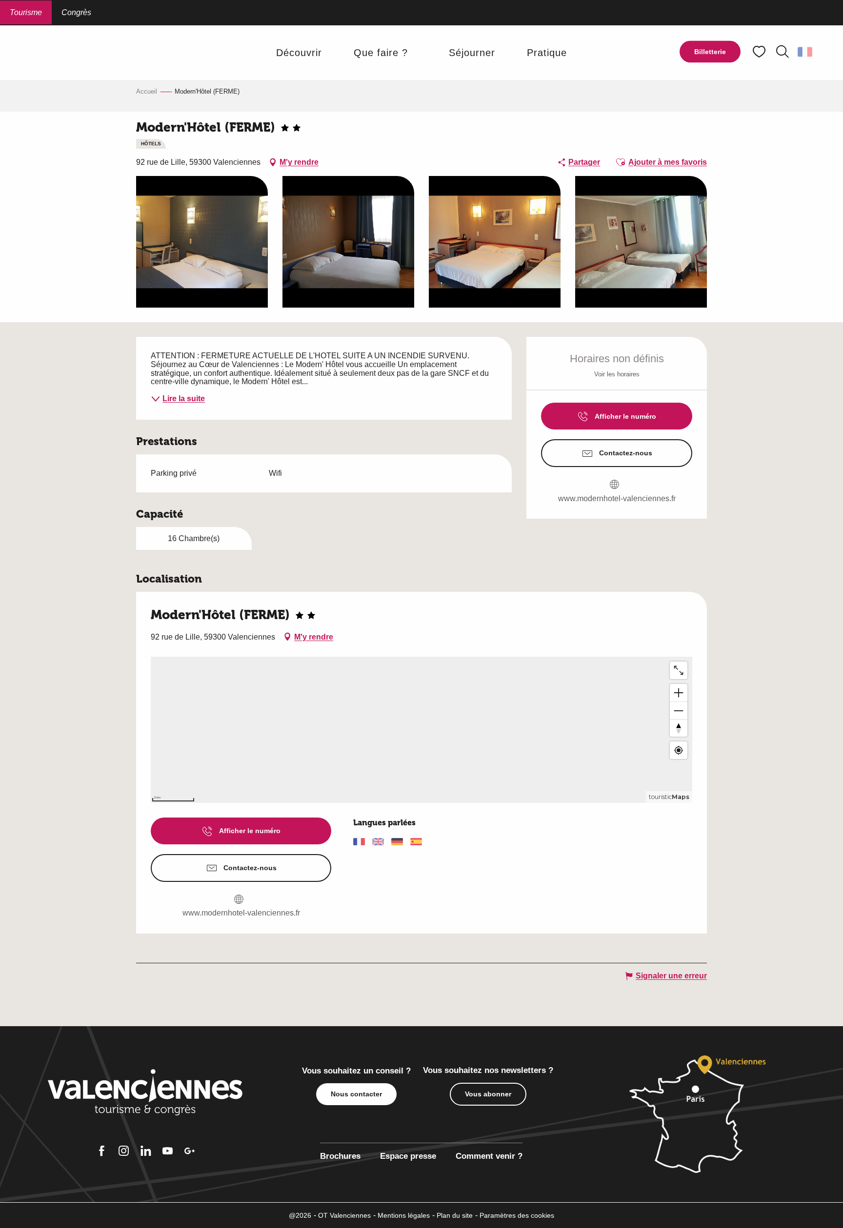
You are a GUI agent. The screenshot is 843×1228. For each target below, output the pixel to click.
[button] (782, 51)
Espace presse (408, 1156)
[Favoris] (760, 51)
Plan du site (455, 1215)
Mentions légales (404, 1215)
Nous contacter (356, 1094)
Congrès (76, 12)
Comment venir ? (489, 1156)
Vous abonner (488, 1094)
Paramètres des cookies (517, 1215)
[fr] (806, 51)
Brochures (340, 1156)
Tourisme (26, 12)
